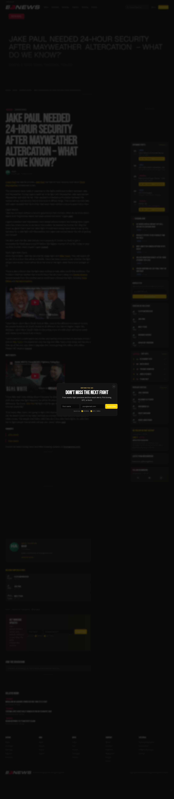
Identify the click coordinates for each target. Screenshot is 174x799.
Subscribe (111, 406)
